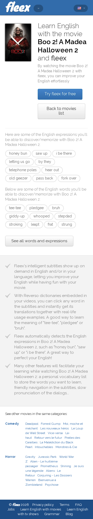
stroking (15, 224)
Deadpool (31, 424)
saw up (42, 153)
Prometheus (49, 466)
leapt (35, 224)
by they (44, 162)
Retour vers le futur (48, 437)
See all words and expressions (39, 241)
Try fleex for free (60, 93)
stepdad (65, 216)
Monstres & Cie (66, 447)
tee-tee (15, 208)
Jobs (10, 509)
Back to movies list (61, 111)
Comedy (12, 424)
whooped (41, 216)
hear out (52, 170)
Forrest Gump (50, 424)
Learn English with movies (40, 509)
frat (50, 224)
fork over (68, 178)
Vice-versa (55, 433)
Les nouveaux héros (54, 428)
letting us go (19, 162)
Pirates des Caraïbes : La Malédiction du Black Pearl (52, 442)
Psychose (51, 484)
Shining (65, 466)
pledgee (36, 208)
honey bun (18, 153)
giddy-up (17, 216)
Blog (69, 514)
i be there (64, 153)
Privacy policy (43, 505)
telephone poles (23, 170)
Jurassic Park (47, 457)
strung (66, 224)
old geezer (18, 178)
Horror (10, 457)
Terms (64, 505)
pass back (44, 178)
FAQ (78, 505)
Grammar (52, 514)
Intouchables (44, 447)
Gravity (30, 457)
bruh (56, 208)
